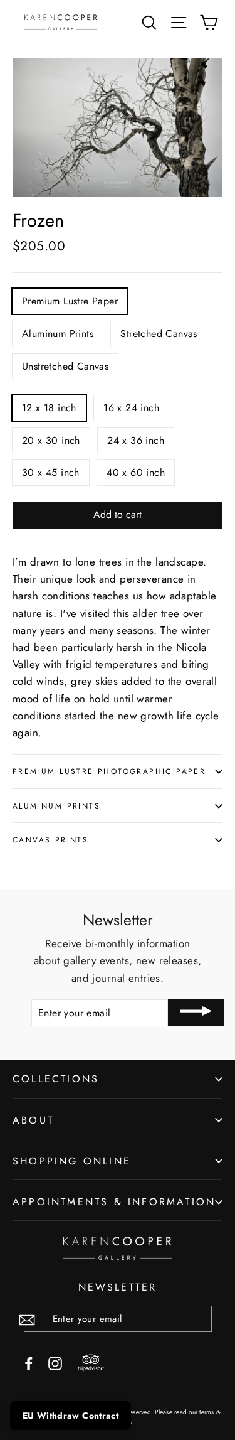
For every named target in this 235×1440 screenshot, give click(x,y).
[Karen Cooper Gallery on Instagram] (55, 1362)
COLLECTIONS (56, 1079)
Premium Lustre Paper (70, 301)
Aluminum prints (56, 805)
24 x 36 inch (135, 440)
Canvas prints (50, 839)
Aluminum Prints (57, 333)
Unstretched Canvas (65, 366)
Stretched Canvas (158, 333)
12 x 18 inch (49, 407)
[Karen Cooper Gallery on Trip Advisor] (91, 1363)
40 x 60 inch (136, 472)
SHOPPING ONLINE (72, 1161)
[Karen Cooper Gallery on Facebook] (29, 1362)
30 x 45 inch (51, 472)
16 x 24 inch (131, 407)
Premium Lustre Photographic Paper (109, 771)
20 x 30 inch (51, 440)
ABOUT (33, 1120)
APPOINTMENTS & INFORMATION (114, 1202)
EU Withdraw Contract (70, 1415)
